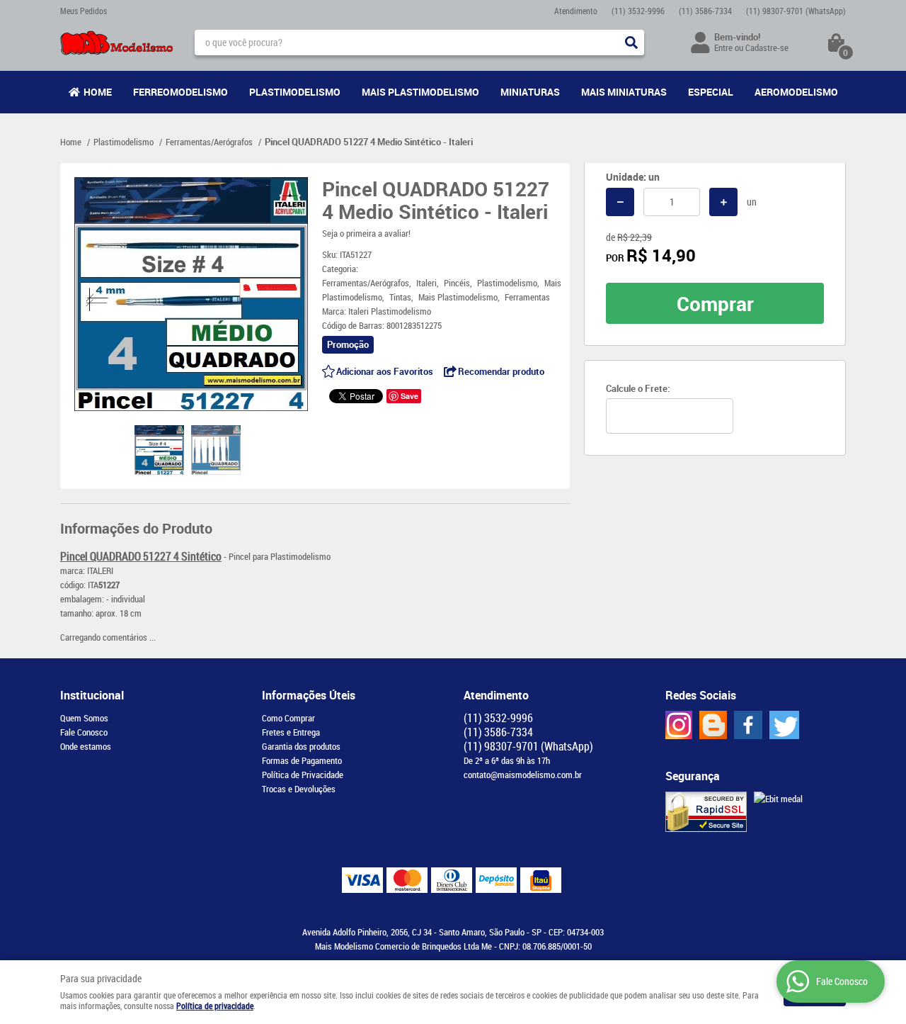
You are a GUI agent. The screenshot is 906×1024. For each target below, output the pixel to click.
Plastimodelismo (294, 92)
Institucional (92, 695)
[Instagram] (678, 725)
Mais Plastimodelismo (420, 92)
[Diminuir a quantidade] (620, 202)
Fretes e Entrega (291, 732)
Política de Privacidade (302, 774)
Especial (710, 92)
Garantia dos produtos (301, 746)
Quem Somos (84, 717)
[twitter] (784, 725)
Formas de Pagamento (302, 760)
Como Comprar (288, 717)
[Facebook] (748, 725)
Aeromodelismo (796, 92)
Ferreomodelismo (180, 92)
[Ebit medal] (778, 799)
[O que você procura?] (631, 42)
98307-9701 (796, 10)
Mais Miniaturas (624, 92)
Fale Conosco (84, 732)
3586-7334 (705, 10)
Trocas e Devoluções (299, 788)
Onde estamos (85, 746)
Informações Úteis (308, 695)
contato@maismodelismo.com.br (523, 774)
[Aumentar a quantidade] (723, 202)
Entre (723, 47)
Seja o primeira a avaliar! (366, 233)
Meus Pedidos (83, 10)
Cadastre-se (767, 47)
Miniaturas (530, 92)
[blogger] (713, 725)
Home (98, 92)
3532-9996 (638, 10)
